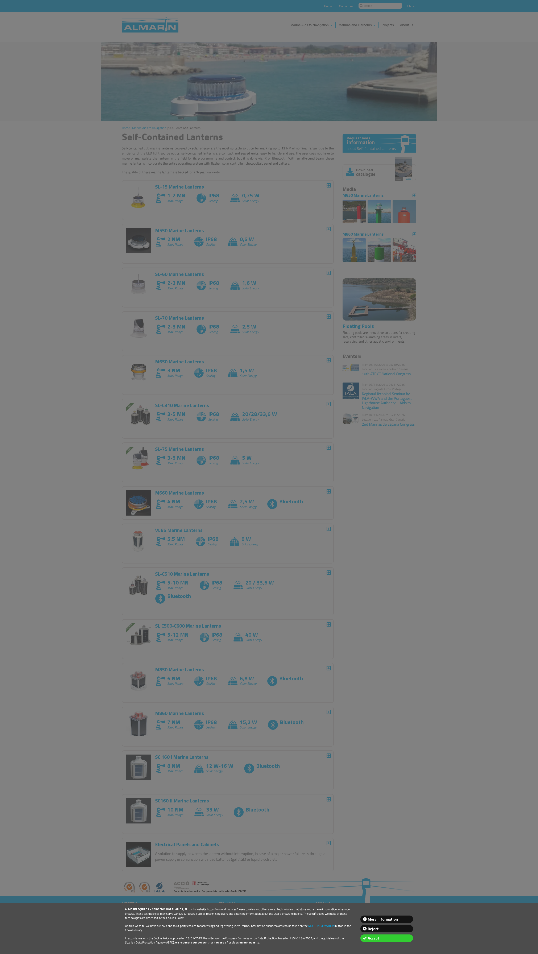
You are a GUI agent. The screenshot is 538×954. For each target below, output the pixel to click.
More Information (383, 919)
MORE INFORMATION (321, 926)
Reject (373, 929)
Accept (373, 938)
